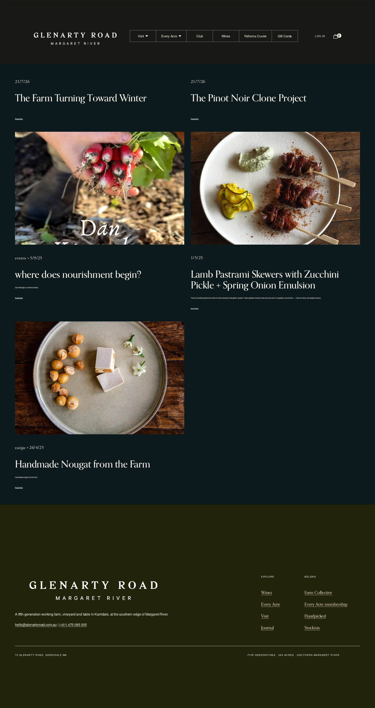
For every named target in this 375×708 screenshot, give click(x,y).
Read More (19, 119)
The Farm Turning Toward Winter (81, 98)
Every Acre (270, 604)
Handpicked (315, 616)
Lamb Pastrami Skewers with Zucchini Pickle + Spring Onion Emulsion (265, 279)
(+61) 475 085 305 (73, 624)
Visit (265, 616)
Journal (267, 627)
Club (199, 36)
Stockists (312, 627)
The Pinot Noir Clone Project (248, 98)
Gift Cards (285, 36)
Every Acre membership (325, 604)
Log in (320, 36)
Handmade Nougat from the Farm (82, 464)
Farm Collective (318, 592)
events (20, 258)
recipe (20, 448)
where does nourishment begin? (78, 274)
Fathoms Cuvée (255, 36)
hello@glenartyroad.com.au (36, 624)
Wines (226, 36)
